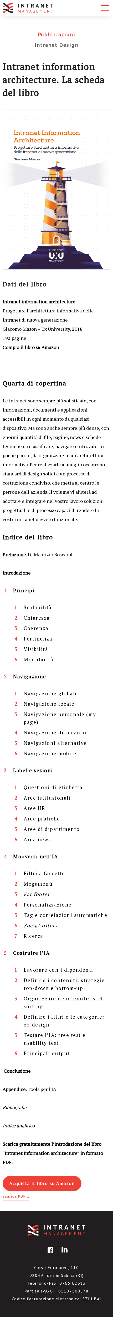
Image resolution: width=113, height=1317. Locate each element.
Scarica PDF (14, 1196)
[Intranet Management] (28, 8)
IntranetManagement (56, 1230)
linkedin (63, 1254)
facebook (49, 1254)
